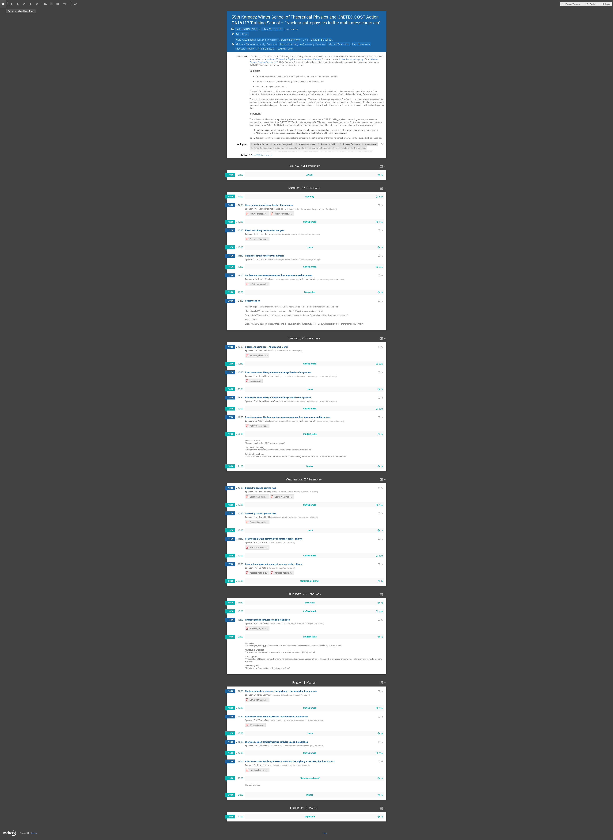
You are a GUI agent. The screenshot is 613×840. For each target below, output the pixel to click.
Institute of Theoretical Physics (281, 59)
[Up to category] (24, 4)
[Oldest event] (11, 4)
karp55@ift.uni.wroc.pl (262, 154)
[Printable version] (45, 4)
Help (324, 833)
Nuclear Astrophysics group (350, 59)
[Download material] (58, 4)
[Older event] (18, 4)
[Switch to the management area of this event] (75, 4)
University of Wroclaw (311, 59)
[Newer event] (30, 4)
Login (607, 4)
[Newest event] (37, 4)
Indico (34, 833)
